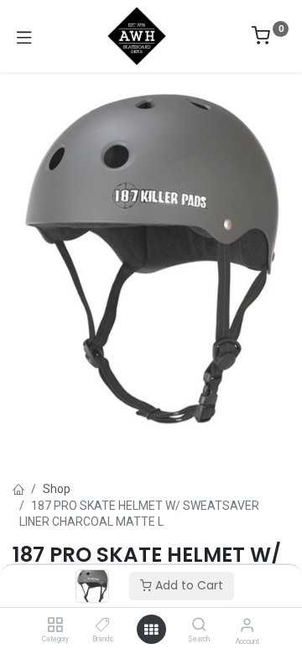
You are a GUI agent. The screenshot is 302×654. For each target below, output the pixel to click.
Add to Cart (187, 585)
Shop (56, 489)
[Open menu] (151, 630)
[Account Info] (247, 625)
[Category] (55, 625)
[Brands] (103, 625)
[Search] (199, 625)
